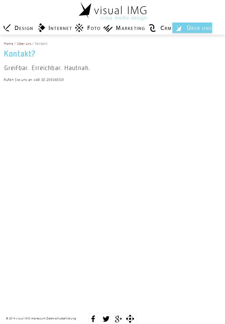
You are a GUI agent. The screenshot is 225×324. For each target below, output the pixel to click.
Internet (60, 28)
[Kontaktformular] (130, 319)
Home (8, 43)
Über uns (199, 28)
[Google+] (118, 319)
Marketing (130, 28)
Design (24, 28)
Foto (94, 28)
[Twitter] (106, 319)
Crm (166, 28)
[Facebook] (93, 319)
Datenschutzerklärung (61, 318)
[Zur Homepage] (112, 9)
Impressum (38, 318)
